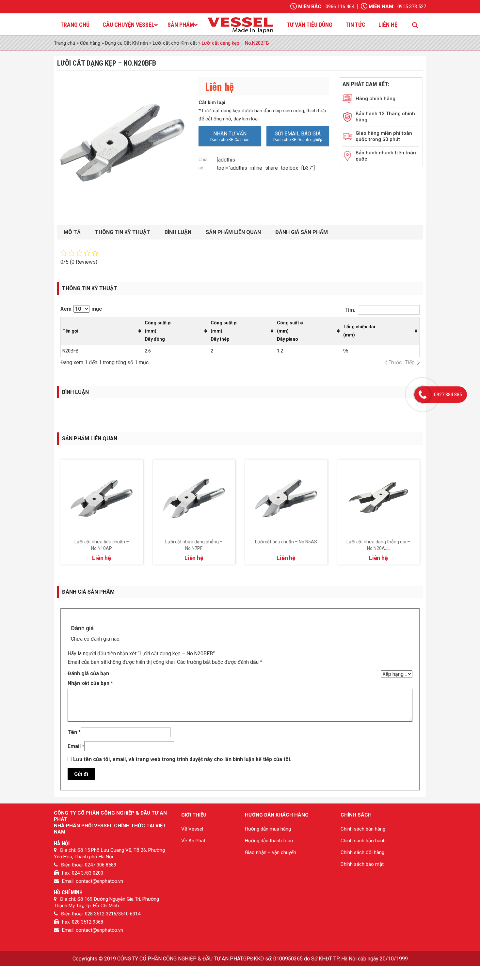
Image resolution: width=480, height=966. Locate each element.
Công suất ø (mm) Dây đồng (158, 331)
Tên (74, 732)
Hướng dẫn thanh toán (269, 841)
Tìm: (349, 310)
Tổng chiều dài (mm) (359, 330)
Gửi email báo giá (298, 134)
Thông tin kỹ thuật (122, 232)
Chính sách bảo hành (363, 841)
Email (76, 746)
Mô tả (72, 232)
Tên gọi (70, 331)
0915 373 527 (411, 6)
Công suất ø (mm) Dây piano (290, 331)
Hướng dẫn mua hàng (268, 829)
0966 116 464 (340, 6)
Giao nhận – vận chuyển (270, 852)
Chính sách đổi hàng (362, 852)
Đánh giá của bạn (88, 673)
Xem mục (81, 309)
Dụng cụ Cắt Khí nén (126, 43)
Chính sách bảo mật (362, 864)
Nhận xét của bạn (90, 683)
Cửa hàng (90, 43)
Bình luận (178, 232)
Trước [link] (395, 362)
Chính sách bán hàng (363, 829)
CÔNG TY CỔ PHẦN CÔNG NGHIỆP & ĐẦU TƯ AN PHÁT (179, 959)
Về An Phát (193, 841)
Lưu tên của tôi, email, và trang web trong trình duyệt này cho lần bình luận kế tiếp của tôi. (182, 759)
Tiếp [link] (410, 362)
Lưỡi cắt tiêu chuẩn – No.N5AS (286, 541)
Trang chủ (64, 43)
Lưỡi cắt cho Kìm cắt (175, 43)
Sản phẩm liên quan (233, 232)
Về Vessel (192, 829)
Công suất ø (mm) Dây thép (224, 331)
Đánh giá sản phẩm (301, 232)
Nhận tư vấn (230, 134)
